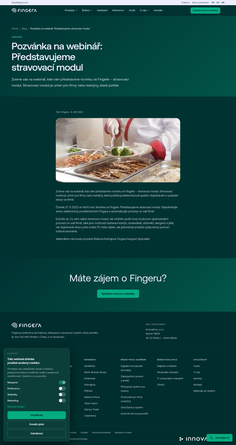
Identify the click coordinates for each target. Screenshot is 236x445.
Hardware (102, 10)
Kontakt (158, 10)
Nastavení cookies (123, 432)
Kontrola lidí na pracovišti (134, 413)
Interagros (89, 384)
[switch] (62, 388)
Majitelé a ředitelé (167, 366)
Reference (118, 10)
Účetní (160, 384)
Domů (15, 28)
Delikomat (89, 378)
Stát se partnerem (200, 2)
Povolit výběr (36, 424)
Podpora (185, 2)
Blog (24, 28)
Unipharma (90, 415)
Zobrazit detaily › (16, 406)
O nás (143, 10)
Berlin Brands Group (95, 372)
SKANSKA (89, 366)
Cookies (84, 432)
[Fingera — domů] (24, 10)
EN (223, 2)
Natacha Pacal (92, 397)
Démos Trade (91, 409)
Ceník (132, 10)
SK (212, 2)
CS (217, 2)
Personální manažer (167, 372)
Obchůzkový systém (132, 407)
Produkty (69, 10)
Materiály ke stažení (204, 391)
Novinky (197, 378)
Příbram (88, 391)
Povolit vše (37, 415)
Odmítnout (37, 433)
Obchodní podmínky (101, 432)
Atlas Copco (91, 403)
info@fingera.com (20, 2)
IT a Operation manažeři (170, 378)
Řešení (85, 10)
